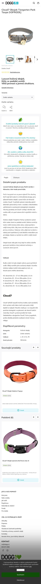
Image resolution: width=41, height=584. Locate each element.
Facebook (2, 550)
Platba (3, 526)
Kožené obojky (25, 330)
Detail (22, 410)
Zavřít (36, 114)
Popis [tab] (6, 177)
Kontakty (4, 534)
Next (38, 347)
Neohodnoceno (15, 72)
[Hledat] (34, 3)
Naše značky (5, 498)
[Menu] (3, 3)
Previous (34, 347)
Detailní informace (7, 88)
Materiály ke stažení (7, 506)
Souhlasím (20, 575)
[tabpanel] (20, 382)
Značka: (6, 68)
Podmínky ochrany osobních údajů (12, 531)
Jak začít (4, 500)
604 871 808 (5, 547)
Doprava (4, 523)
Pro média (4, 511)
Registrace (4, 503)
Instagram (7, 550)
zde (30, 566)
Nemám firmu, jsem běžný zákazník (12, 536)
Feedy (3, 508)
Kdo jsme (4, 495)
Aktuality (4, 521)
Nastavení (20, 570)
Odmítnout (20, 580)
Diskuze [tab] (16, 177)
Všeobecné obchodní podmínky (11, 529)
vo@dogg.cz (5, 544)
